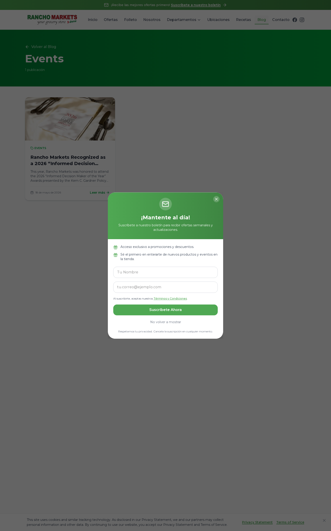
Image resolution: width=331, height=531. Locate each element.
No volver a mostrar (165, 322)
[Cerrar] (216, 199)
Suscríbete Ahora (165, 310)
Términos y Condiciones (170, 298)
